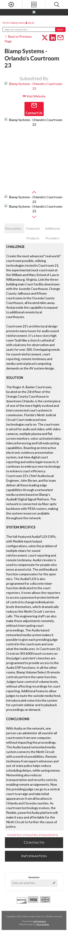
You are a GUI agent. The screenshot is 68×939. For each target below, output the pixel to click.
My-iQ (31, 23)
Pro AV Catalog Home (13, 23)
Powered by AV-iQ (49, 834)
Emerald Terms (14, 834)
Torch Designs (42, 924)
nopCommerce (39, 921)
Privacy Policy (31, 834)
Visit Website (36, 96)
